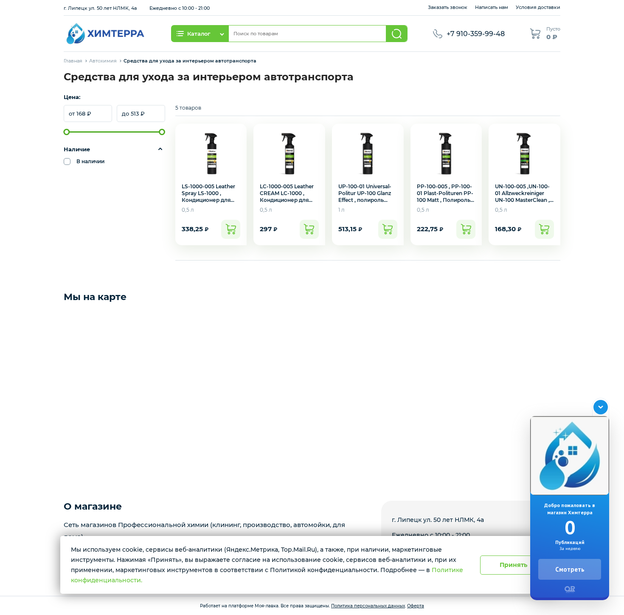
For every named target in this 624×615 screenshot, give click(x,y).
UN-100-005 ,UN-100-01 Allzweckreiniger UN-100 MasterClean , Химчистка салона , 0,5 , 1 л (522, 200)
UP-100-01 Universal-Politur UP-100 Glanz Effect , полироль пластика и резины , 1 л (367, 200)
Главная (73, 61)
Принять (513, 565)
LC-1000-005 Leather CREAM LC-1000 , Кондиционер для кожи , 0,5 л (287, 196)
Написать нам (491, 7)
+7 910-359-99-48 (476, 34)
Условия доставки (538, 7)
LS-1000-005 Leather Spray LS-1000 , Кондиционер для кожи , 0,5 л (208, 196)
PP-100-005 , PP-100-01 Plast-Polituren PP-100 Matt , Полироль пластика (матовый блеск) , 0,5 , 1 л (445, 200)
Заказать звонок (447, 7)
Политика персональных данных (368, 606)
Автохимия (103, 61)
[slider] (67, 132)
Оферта (415, 606)
